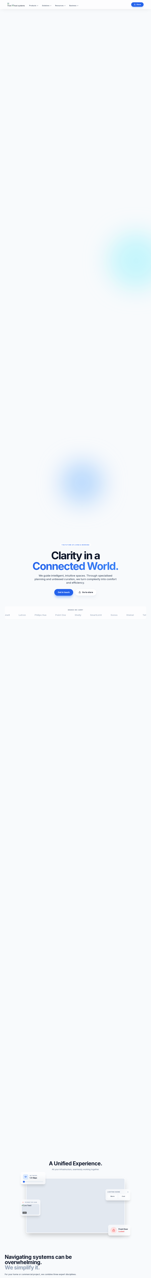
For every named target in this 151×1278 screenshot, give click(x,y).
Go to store (87, 592)
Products (32, 6)
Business (72, 6)
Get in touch (64, 592)
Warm (112, 1196)
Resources (59, 6)
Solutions (45, 6)
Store (139, 4)
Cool (123, 1196)
